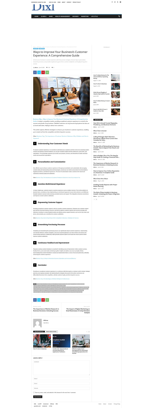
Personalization (50, 290)
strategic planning (38, 292)
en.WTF (39, 404)
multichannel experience (39, 290)
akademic (44, 406)
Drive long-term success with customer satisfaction (46, 287)
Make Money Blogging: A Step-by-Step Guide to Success (101, 93)
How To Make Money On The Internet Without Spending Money (101, 76)
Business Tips (40, 136)
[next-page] (89, 332)
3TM (57, 404)
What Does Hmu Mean (100, 178)
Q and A (43, 16)
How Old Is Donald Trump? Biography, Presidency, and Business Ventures (105, 124)
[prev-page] (87, 332)
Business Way (37, 119)
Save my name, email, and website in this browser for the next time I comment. (55, 392)
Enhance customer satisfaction (66, 287)
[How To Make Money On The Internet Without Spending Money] (115, 77)
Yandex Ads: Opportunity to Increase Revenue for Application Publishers (60, 350)
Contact (69, 2)
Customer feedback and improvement (64, 284)
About (63, 2)
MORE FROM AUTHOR (51, 331)
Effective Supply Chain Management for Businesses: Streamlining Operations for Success (80, 351)
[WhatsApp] (47, 72)
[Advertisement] (89, 8)
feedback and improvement (40, 288)
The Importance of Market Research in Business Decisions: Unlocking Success (46, 310)
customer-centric (48, 285)
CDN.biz (52, 404)
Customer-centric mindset (59, 285)
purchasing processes (78, 290)
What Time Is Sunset (100, 131)
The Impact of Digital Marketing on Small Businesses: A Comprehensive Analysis (78, 310)
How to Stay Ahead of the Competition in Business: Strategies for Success (61, 218)
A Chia (50, 406)
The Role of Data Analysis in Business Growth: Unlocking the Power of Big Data (106, 193)
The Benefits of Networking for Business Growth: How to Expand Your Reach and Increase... (106, 147)
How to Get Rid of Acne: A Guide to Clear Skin (100, 110)
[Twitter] (118, 2)
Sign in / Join (52, 2)
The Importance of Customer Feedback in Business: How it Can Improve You (61, 177)
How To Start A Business (39, 349)
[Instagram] (115, 2)
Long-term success (66, 288)
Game (51, 16)
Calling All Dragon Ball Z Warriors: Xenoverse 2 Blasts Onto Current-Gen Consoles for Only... (105, 138)
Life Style (94, 16)
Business (76, 16)
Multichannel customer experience (80, 288)
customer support (38, 285)
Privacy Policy (77, 2)
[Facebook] (112, 2)
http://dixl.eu (46, 322)
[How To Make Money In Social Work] (115, 103)
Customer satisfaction (79, 284)
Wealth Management (62, 16)
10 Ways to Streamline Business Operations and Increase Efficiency (59, 258)
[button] (119, 16)
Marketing (85, 16)
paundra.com (37, 406)
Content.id (45, 404)
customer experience (49, 284)
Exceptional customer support (81, 287)
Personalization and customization (64, 290)
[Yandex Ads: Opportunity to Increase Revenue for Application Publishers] (61, 341)
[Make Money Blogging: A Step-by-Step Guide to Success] (115, 95)
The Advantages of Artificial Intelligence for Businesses (56, 278)
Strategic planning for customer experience (54, 292)
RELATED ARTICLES (39, 331)
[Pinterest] (43, 72)
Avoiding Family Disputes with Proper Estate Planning (105, 185)
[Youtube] (120, 2)
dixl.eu (36, 67)
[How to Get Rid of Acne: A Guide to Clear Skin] (115, 112)
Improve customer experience (54, 288)
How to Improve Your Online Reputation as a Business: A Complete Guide (106, 171)
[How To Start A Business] (42, 341)
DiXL (35, 404)
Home (59, 2)
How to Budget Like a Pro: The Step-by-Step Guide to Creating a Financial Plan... (106, 156)
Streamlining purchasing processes (74, 292)
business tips (40, 284)
